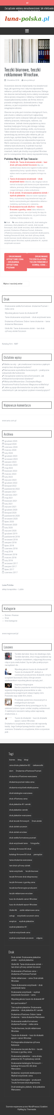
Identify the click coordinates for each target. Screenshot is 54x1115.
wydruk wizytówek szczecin (21, 938)
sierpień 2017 (10, 566)
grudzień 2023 (11, 456)
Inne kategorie (11, 621)
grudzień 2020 (11, 510)
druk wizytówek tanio (18, 843)
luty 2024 (9, 453)
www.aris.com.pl (9, 421)
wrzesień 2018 (11, 539)
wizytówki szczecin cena (28, 916)
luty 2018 (9, 560)
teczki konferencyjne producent (23, 888)
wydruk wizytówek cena (19, 932)
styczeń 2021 (10, 507)
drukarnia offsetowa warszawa (23, 776)
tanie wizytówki (16, 871)
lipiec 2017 (9, 569)
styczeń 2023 (10, 480)
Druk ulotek (37, 821)
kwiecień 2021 (11, 501)
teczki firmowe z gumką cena (22, 882)
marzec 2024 (10, 450)
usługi (12, 916)
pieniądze (38, 854)
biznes (12, 760)
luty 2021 (9, 504)
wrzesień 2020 (11, 519)
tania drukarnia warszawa (20, 860)
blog (19, 760)
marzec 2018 (10, 557)
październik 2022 (12, 489)
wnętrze (12, 921)
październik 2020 (12, 516)
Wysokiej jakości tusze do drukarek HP (21, 313)
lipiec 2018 (9, 545)
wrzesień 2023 (11, 459)
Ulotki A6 (13, 910)
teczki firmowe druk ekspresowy (23, 877)
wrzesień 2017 (11, 563)
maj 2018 (9, 551)
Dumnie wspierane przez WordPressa (22, 1107)
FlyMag (21, 1109)
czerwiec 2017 (11, 572)
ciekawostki (38, 765)
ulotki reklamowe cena (29, 910)
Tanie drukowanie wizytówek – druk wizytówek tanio (28, 317)
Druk (8, 222)
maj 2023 (9, 468)
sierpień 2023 (10, 462)
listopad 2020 (10, 513)
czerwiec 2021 (11, 495)
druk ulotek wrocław (21, 228)
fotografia (34, 843)
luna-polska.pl (29, 80)
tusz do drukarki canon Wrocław (23, 899)
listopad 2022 (10, 486)
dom (11, 771)
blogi (26, 760)
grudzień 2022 (11, 483)
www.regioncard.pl (10, 633)
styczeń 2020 (10, 531)
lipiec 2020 (9, 522)
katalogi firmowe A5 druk (14, 235)
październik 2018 (12, 537)
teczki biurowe (10, 238)
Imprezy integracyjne (24, 685)
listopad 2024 (10, 444)
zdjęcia (39, 938)
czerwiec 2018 (11, 548)
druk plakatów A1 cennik (23, 225)
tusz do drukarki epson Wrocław (23, 905)
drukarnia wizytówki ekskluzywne (35, 233)
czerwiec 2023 (11, 465)
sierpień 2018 (10, 542)
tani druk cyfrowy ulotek (34, 235)
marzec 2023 (10, 474)
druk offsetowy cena (18, 799)
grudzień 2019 (11, 533)
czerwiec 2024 (11, 447)
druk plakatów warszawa (20, 815)
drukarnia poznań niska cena (21, 782)
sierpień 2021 (10, 492)
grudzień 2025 (11, 441)
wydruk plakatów (26, 921)
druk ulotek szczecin (18, 826)
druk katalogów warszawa (20, 793)
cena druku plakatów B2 (24, 222)
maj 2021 (9, 498)
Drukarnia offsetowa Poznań (22, 230)
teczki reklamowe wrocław (27, 238)
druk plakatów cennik (18, 810)
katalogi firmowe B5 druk (20, 854)
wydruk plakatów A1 (33, 240)
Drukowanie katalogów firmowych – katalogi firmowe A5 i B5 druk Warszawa (27, 1066)
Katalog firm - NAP (10, 344)
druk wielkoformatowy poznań (22, 838)
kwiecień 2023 (11, 471)
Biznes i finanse (12, 615)
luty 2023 (9, 477)
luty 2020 (9, 528)
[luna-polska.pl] (27, 19)
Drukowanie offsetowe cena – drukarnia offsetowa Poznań (14, 262)
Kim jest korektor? (19, 1003)
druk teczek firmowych (19, 821)
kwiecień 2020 (11, 525)
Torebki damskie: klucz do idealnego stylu (33, 654)
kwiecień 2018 (11, 554)
